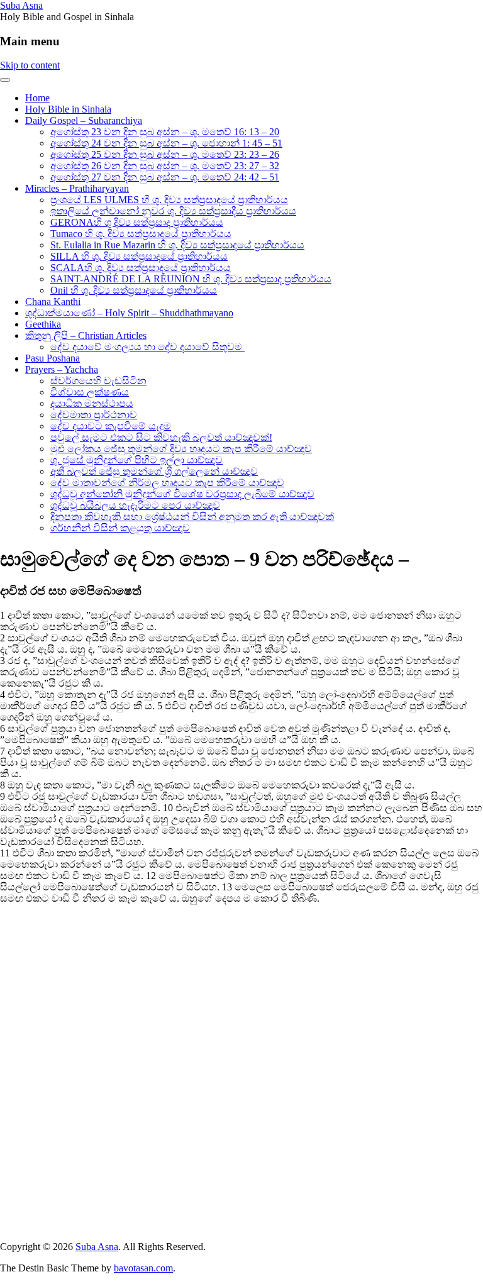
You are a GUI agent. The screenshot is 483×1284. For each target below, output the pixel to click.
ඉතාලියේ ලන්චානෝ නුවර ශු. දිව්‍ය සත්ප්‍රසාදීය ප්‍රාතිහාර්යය (173, 211)
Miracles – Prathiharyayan (77, 188)
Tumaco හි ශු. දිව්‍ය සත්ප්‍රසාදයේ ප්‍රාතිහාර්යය (140, 233)
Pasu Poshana (52, 358)
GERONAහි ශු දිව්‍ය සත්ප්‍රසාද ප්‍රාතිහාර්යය (136, 222)
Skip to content (30, 65)
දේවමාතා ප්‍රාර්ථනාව (93, 414)
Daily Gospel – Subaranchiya (83, 120)
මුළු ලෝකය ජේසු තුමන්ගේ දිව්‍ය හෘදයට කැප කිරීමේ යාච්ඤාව (181, 448)
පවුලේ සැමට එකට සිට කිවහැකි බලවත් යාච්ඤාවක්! (161, 437)
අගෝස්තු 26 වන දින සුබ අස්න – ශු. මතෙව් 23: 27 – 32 (164, 165)
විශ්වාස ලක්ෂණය (89, 392)
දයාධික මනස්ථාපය (91, 403)
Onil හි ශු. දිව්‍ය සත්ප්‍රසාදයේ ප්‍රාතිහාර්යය (133, 290)
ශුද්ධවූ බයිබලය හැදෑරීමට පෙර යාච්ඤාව (135, 505)
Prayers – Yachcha (61, 369)
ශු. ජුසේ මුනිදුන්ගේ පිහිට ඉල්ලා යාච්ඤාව (136, 460)
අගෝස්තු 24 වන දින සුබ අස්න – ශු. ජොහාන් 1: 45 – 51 (166, 143)
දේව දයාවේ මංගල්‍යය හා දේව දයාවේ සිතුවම (147, 346)
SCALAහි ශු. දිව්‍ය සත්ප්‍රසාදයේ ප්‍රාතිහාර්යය (140, 267)
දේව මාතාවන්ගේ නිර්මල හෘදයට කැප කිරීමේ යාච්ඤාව (167, 482)
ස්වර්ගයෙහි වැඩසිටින (98, 380)
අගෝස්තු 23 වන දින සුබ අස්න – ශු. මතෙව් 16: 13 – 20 (164, 131)
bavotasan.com (143, 1268)
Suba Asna (21, 5)
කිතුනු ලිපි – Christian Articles (86, 335)
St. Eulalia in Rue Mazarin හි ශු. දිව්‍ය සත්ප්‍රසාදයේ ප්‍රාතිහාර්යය (177, 245)
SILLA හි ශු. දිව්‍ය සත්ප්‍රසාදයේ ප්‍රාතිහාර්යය (139, 256)
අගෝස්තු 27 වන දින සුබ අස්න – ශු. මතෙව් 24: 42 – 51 (164, 177)
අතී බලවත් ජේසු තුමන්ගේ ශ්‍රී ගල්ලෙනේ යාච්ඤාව (154, 471)
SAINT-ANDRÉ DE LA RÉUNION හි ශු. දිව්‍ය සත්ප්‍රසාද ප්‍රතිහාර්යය (190, 279)
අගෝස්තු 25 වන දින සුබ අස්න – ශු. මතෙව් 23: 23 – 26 (164, 154)
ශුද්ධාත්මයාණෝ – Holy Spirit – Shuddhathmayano (129, 312)
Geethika (43, 324)
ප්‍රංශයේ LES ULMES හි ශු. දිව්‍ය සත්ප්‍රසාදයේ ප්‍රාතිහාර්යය (169, 199)
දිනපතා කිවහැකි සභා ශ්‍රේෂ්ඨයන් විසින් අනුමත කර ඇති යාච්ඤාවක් (192, 516)
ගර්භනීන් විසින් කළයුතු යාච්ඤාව (120, 528)
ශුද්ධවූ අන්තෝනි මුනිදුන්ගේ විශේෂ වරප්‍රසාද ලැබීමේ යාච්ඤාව (182, 494)
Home (37, 97)
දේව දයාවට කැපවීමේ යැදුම (110, 426)
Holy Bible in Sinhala (68, 109)
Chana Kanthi (52, 301)
